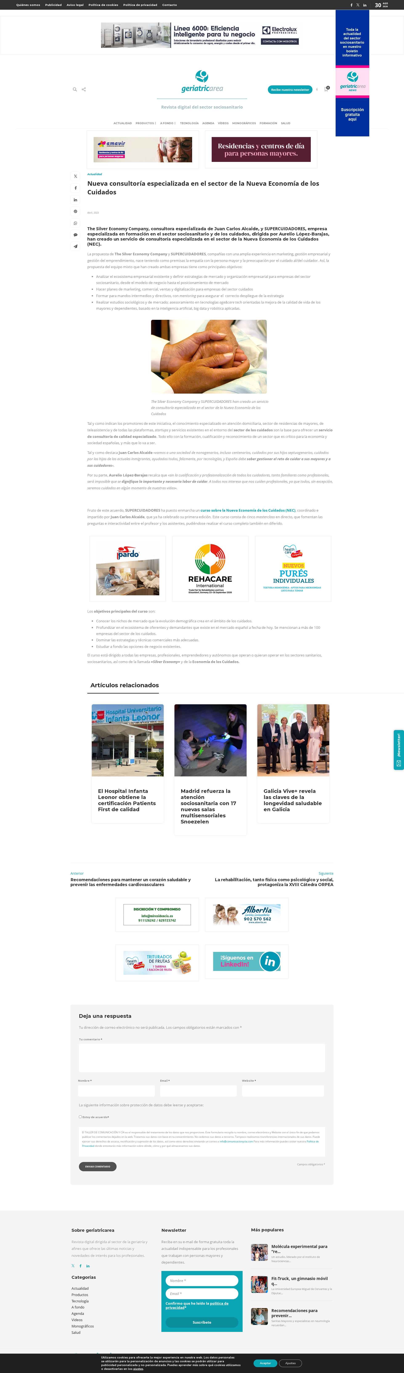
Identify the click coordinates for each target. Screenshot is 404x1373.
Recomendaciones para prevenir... (294, 1313)
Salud (285, 123)
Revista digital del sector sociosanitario (202, 107)
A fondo (166, 123)
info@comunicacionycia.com (236, 1141)
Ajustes (290, 1363)
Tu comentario (90, 1039)
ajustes (138, 1369)
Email (165, 1081)
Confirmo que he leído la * (197, 1305)
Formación (268, 123)
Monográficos (244, 123)
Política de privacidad (140, 5)
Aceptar (265, 1363)
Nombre (85, 1081)
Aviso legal (75, 5)
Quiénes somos (28, 5)
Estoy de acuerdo (95, 1117)
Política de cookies (103, 5)
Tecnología (189, 123)
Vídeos (223, 123)
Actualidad (123, 123)
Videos (77, 1319)
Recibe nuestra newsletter (290, 90)
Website (249, 1081)
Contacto (169, 5)
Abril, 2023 (93, 212)
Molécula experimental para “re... (299, 1249)
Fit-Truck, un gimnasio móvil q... (299, 1281)
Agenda (208, 123)
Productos (145, 123)
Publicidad (53, 5)
